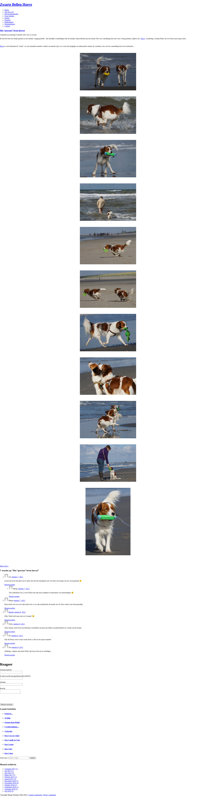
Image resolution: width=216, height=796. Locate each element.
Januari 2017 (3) (10, 779)
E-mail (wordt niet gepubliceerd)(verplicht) (15, 676)
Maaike (11, 612)
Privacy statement (49, 795)
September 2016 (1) (11, 787)
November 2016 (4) (11, 783)
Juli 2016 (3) (9, 791)
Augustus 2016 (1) (11, 789)
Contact (7, 26)
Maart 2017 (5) (9, 775)
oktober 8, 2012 (20, 612)
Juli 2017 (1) (9, 771)
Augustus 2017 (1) (11, 769)
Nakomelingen (9, 24)
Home (6, 10)
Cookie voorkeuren (35, 795)
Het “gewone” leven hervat (12, 30)
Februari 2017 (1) (10, 777)
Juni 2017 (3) (9, 773)
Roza (2, 46)
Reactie (2, 688)
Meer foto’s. (4, 566)
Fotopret (7, 20)
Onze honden (9, 16)
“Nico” (142, 39)
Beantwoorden (9, 585)
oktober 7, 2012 (17, 577)
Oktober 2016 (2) (10, 785)
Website (3, 682)
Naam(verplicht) (6, 670)
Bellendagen (8, 22)
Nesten (6, 18)
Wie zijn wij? (9, 12)
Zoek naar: (4, 758)
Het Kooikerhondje (11, 14)
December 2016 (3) (11, 781)
